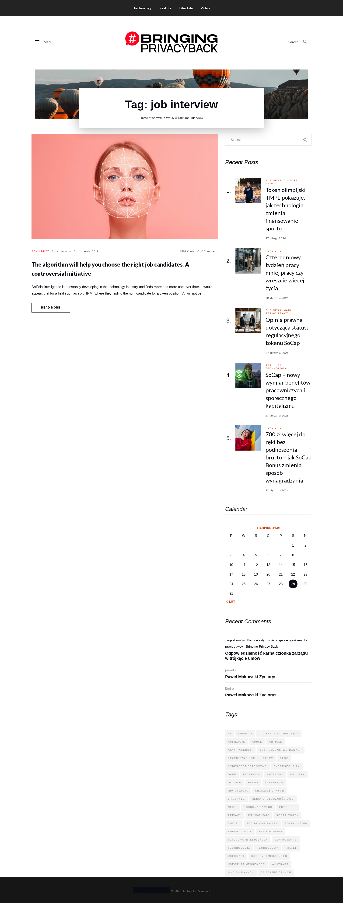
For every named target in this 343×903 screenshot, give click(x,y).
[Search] (305, 42)
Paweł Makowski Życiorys (250, 676)
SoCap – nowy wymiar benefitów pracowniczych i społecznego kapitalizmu (288, 390)
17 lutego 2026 (276, 238)
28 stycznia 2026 (277, 298)
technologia (239, 848)
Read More (51, 307)
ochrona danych (258, 807)
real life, (274, 365)
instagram (274, 782)
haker (253, 782)
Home (144, 118)
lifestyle (236, 799)
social (234, 823)
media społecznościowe (273, 799)
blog (284, 758)
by (61, 251)
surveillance (240, 831)
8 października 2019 (86, 251)
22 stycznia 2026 (277, 490)
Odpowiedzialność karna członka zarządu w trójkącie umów (266, 656)
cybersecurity (287, 766)
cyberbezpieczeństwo (247, 766)
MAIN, (288, 310)
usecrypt (236, 856)
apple (257, 741)
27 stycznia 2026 (277, 352)
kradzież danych (269, 790)
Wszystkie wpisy (163, 118)
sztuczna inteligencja (248, 839)
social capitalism (262, 823)
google (234, 782)
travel (291, 848)
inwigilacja (238, 790)
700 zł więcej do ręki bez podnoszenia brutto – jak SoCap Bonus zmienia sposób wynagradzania (289, 457)
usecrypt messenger (246, 864)
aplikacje (236, 741)
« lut (230, 601)
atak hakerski (240, 750)
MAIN (269, 183)
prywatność (259, 815)
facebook (251, 774)
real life (274, 251)
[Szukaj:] (268, 140)
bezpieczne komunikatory (250, 758)
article (275, 741)
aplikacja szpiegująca (279, 733)
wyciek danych (241, 872)
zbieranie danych (276, 872)
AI (229, 733)
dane (232, 774)
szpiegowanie (271, 831)
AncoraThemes (151, 890)
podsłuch (287, 807)
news (232, 807)
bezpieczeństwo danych (280, 750)
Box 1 (36, 251)
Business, (275, 180)
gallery (297, 774)
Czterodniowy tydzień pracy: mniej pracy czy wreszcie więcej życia (285, 272)
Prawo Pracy (277, 313)
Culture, (291, 180)
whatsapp (280, 864)
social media (296, 823)
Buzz (45, 251)
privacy (235, 815)
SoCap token (287, 815)
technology (276, 368)
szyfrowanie (285, 839)
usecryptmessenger (269, 856)
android (245, 733)
